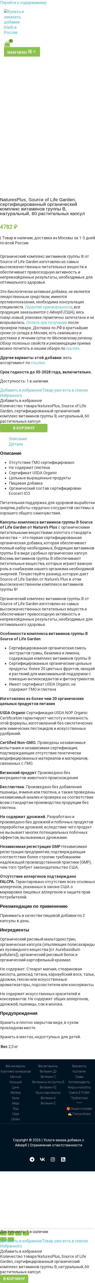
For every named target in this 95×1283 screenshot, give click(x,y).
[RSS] (63, 1160)
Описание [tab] (18, 438)
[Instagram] (52, 1160)
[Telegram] (32, 1160)
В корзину (24, 428)
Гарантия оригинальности (48, 307)
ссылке (72, 348)
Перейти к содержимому (23, 2)
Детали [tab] (16, 444)
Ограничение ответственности (56, 1145)
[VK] (42, 1160)
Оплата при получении (46, 322)
